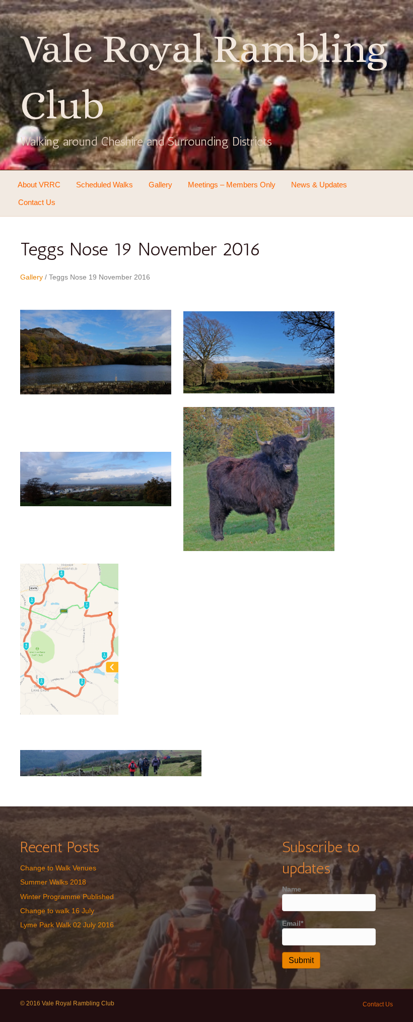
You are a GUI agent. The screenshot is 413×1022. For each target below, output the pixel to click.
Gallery (160, 184)
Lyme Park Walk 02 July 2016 (67, 925)
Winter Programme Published (67, 897)
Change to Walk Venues (58, 868)
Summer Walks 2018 (53, 882)
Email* (292, 923)
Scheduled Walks (104, 184)
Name (291, 889)
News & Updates (319, 184)
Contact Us (36, 202)
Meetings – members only (232, 184)
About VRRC (39, 184)
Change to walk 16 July (57, 911)
